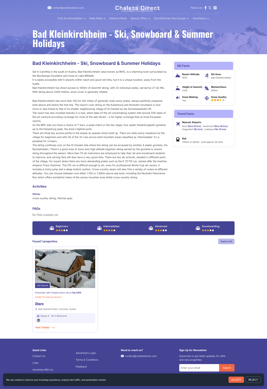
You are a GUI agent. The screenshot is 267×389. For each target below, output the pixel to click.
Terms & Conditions (87, 359)
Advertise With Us (42, 369)
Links (35, 362)
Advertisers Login (86, 352)
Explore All (226, 241)
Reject (253, 379)
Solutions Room (118, 18)
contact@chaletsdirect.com (141, 356)
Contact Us (38, 356)
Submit (227, 367)
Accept (236, 379)
